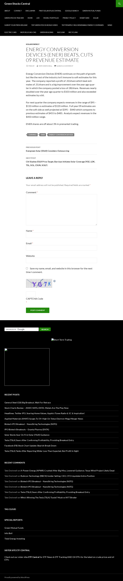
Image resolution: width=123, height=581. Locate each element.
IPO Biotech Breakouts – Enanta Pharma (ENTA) (26, 429)
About (7, 11)
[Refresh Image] (54, 280)
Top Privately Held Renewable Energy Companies (83, 25)
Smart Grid (84, 18)
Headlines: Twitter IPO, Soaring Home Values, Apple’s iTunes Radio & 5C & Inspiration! (44, 413)
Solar (95, 18)
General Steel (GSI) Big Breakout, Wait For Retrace (27, 402)
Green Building (46, 32)
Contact (18, 11)
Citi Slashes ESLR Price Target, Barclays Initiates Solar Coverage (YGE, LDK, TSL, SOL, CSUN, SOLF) (60, 161)
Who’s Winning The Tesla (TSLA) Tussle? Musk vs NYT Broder (49, 497)
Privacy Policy (69, 18)
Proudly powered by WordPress (17, 577)
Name (29, 230)
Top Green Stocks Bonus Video (44, 25)
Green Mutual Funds (91, 11)
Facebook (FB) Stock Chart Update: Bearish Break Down (30, 445)
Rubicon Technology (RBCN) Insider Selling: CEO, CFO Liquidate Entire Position (58, 476)
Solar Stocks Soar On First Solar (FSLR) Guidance (26, 435)
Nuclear (61, 32)
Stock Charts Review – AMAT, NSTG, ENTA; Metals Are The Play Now (36, 408)
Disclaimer (30, 11)
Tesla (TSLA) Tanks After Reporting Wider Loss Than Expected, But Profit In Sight (41, 451)
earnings (32, 135)
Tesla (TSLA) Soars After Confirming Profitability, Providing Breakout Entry (39, 440)
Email (29, 243)
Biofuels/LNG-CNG (28, 32)
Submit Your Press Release (15, 25)
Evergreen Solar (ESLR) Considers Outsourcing (47, 149)
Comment (32, 192)
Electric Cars (10, 32)
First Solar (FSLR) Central (50, 11)
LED (37, 18)
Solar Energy (32, 44)
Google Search (72, 11)
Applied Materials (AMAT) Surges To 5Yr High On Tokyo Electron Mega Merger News (43, 418)
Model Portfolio (51, 18)
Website (30, 255)
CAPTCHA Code (34, 298)
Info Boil (8, 533)
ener (43, 135)
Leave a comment (65, 66)
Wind (110, 25)
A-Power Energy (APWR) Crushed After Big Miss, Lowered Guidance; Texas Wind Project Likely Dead (67, 470)
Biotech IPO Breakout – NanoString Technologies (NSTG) (30, 424)
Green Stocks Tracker (14, 18)
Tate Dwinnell (45, 66)
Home (30, 18)
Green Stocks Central (17, 3)
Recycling (73, 32)
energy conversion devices (61, 135)
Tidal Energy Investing (14, 538)
